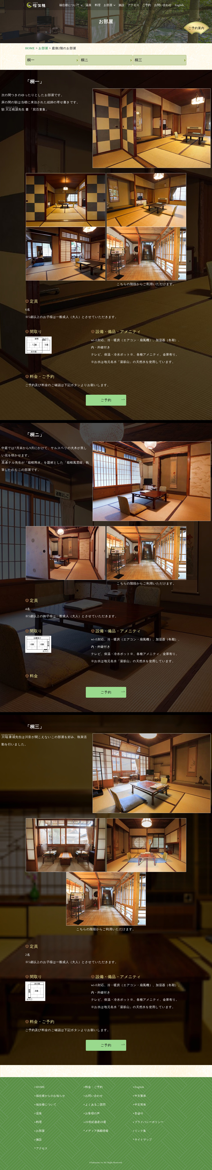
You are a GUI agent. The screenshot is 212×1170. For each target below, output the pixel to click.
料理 (98, 5)
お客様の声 (92, 1113)
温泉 (88, 5)
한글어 (139, 1113)
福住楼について (69, 5)
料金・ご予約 (94, 1086)
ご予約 (146, 5)
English (179, 5)
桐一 (31, 60)
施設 (121, 5)
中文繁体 (140, 1095)
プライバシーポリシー (149, 1121)
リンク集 (140, 1130)
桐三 (138, 60)
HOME (40, 1086)
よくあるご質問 (95, 1104)
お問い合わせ (162, 5)
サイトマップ (143, 1139)
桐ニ (85, 60)
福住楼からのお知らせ (50, 1095)
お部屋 (108, 5)
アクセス (133, 5)
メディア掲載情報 (96, 1130)
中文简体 (140, 1104)
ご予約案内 (196, 28)
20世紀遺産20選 (95, 1121)
